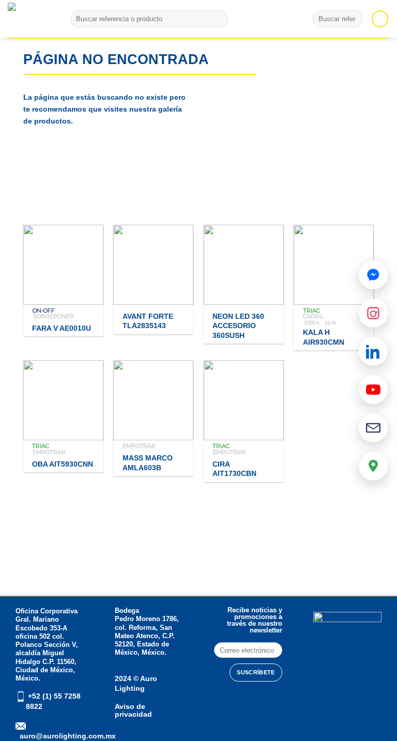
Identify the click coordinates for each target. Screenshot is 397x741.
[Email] (373, 427)
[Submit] (217, 19)
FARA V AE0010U (61, 328)
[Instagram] (373, 313)
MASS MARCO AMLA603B (148, 463)
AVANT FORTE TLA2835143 (148, 321)
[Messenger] (373, 274)
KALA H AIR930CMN (323, 337)
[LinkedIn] (373, 351)
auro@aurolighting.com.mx (67, 736)
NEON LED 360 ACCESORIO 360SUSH (238, 325)
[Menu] (380, 18)
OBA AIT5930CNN (62, 464)
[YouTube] (373, 389)
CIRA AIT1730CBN (234, 469)
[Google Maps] (373, 466)
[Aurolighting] (25, 19)
